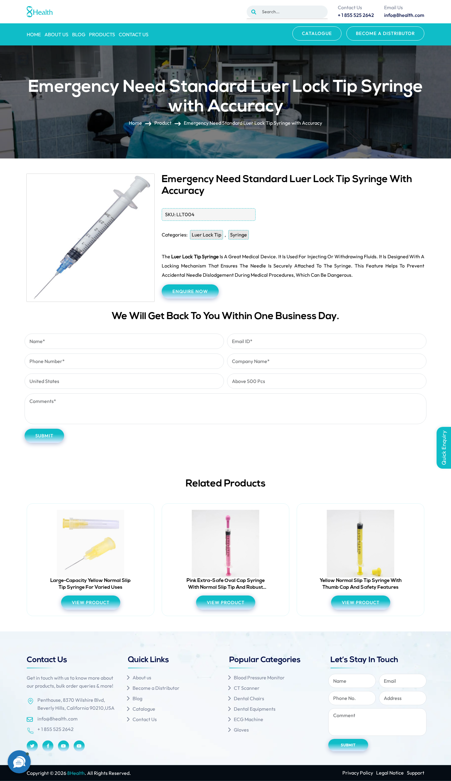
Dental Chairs (249, 698)
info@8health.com (57, 719)
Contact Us (133, 34)
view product (91, 602)
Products (102, 34)
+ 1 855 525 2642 (55, 729)
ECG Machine (248, 719)
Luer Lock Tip (206, 235)
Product (163, 123)
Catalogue (317, 33)
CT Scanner (247, 688)
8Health (76, 773)
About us (56, 34)
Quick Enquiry (443, 448)
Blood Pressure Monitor (259, 677)
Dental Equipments (255, 709)
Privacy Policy (357, 773)
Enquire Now (190, 291)
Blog (78, 34)
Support (415, 773)
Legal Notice (390, 773)
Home (34, 34)
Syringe (238, 235)
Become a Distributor (385, 33)
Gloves (241, 730)
